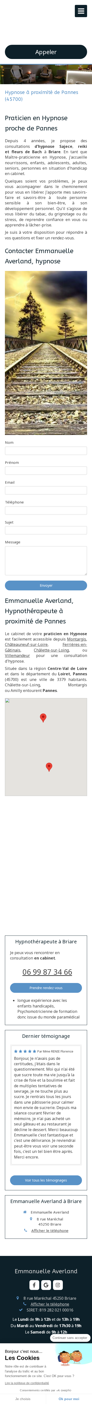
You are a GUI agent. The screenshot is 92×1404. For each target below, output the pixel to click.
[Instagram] (58, 1285)
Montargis (76, 639)
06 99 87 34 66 (47, 972)
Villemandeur (17, 655)
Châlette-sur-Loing (51, 650)
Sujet (9, 522)
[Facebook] (34, 1285)
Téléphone (14, 502)
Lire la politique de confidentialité (27, 1383)
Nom (9, 442)
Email (9, 482)
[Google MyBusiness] (46, 1285)
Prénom (12, 462)
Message (12, 541)
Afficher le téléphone (49, 1230)
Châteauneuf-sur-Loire (26, 644)
